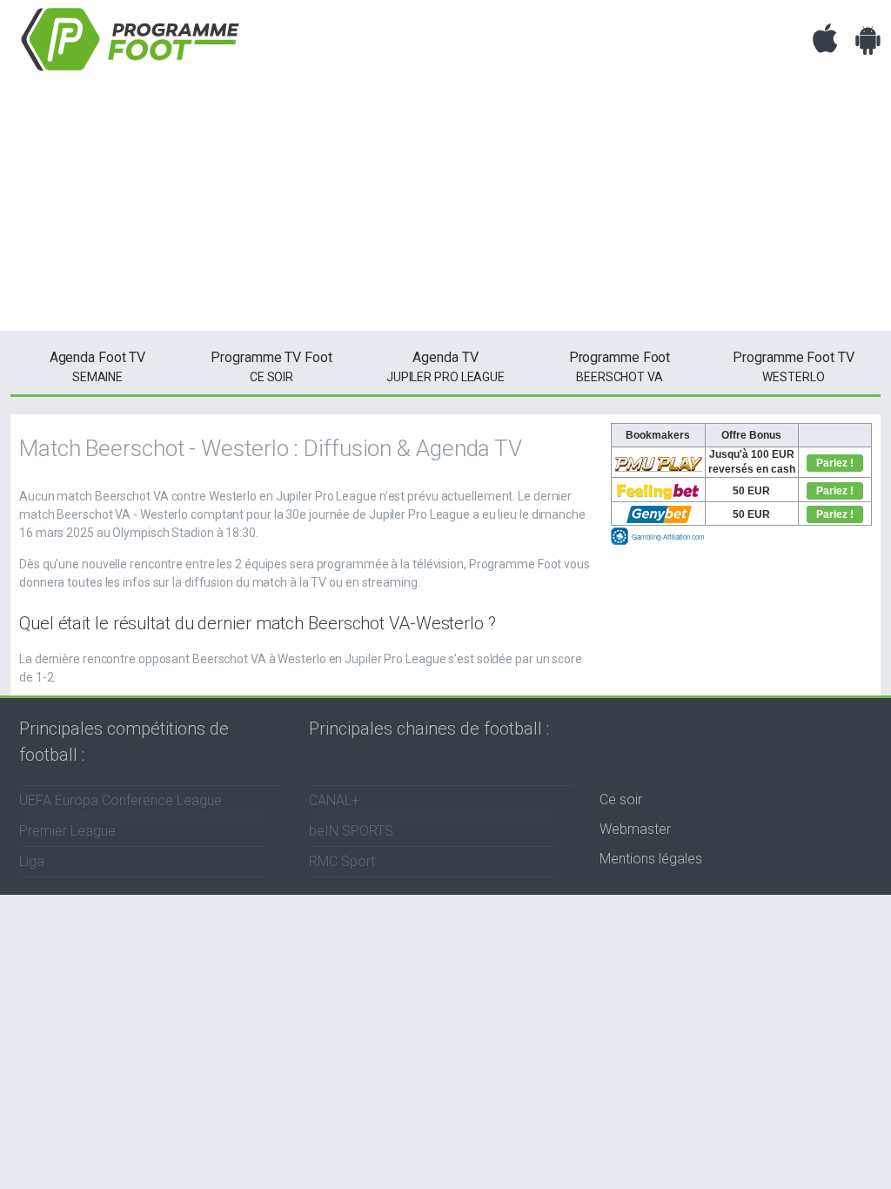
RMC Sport (342, 861)
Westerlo (793, 366)
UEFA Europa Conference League (120, 800)
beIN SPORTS (351, 831)
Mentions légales (651, 858)
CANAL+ (334, 800)
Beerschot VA (620, 366)
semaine (98, 366)
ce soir (271, 366)
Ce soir (621, 799)
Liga (31, 861)
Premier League (67, 831)
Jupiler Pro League (445, 366)
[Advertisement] (445, 209)
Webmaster (635, 829)
